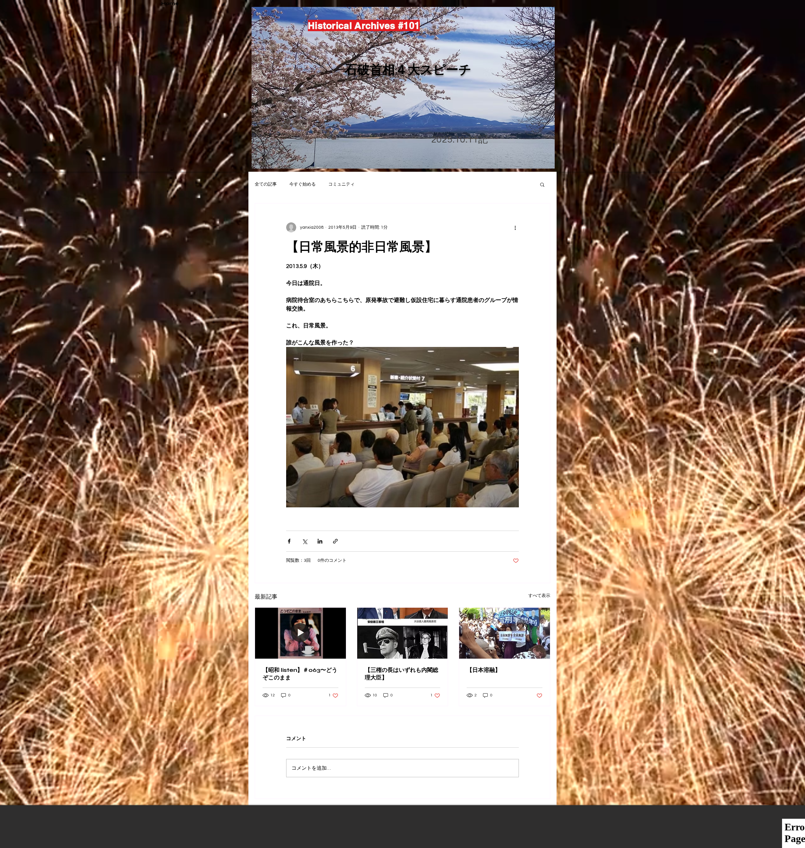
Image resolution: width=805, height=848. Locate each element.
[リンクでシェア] (335, 541)
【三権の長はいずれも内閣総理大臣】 (401, 674)
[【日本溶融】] (504, 633)
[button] (542, 184)
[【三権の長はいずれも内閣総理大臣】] (402, 633)
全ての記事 (266, 184)
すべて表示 (539, 596)
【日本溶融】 (484, 670)
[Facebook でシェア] (289, 541)
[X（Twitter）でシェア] (305, 541)
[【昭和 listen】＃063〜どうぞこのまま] (300, 633)
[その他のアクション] (515, 227)
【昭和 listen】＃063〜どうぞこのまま (300, 674)
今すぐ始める (302, 184)
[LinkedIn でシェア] (320, 541)
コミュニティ (341, 184)
